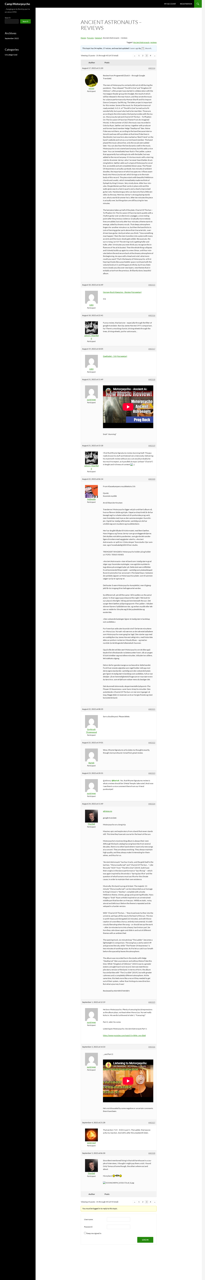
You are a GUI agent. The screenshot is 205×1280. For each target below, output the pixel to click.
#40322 (151, 742)
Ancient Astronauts (141, 42)
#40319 (151, 445)
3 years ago (134, 48)
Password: (88, 1227)
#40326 (151, 1047)
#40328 (151, 1153)
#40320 (151, 479)
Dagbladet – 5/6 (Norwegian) (115, 356)
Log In (145, 1240)
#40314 (151, 68)
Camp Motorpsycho (17, 4)
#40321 (151, 709)
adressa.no (107, 811)
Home (83, 38)
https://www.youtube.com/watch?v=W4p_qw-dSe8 (124, 1035)
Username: (88, 1219)
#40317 (151, 349)
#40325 (151, 1002)
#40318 (151, 379)
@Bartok (115, 780)
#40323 (151, 773)
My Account (170, 4)
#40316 (151, 315)
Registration (186, 4)
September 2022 (12, 38)
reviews (153, 42)
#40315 (151, 285)
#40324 (151, 804)
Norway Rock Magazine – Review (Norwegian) (122, 292)
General (98, 38)
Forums (90, 38)
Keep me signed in (93, 1233)
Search (8, 17)
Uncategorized (11, 54)
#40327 (151, 1122)
